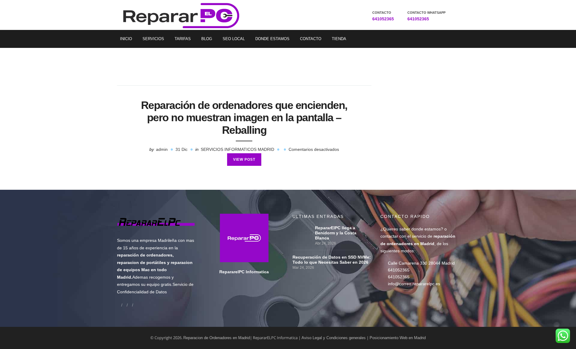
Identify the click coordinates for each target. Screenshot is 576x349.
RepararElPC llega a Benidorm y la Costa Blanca (335, 232)
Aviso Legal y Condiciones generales (334, 338)
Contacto (310, 39)
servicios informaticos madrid (237, 149)
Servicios (153, 39)
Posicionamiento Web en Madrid (398, 338)
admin (162, 149)
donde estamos (426, 229)
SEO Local (234, 39)
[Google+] (124, 304)
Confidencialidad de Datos (142, 291)
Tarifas (183, 39)
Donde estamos (272, 39)
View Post (244, 159)
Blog (206, 39)
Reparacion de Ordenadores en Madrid (216, 338)
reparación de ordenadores (144, 255)
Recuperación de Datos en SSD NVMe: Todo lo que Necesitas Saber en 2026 (331, 260)
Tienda (339, 39)
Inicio (126, 39)
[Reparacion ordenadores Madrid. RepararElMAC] (183, 15)
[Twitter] (130, 304)
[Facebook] (119, 304)
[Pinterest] (135, 304)
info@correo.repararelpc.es (414, 283)
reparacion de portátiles (141, 262)
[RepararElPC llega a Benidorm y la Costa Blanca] (302, 227)
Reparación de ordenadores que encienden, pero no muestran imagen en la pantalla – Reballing (244, 117)
